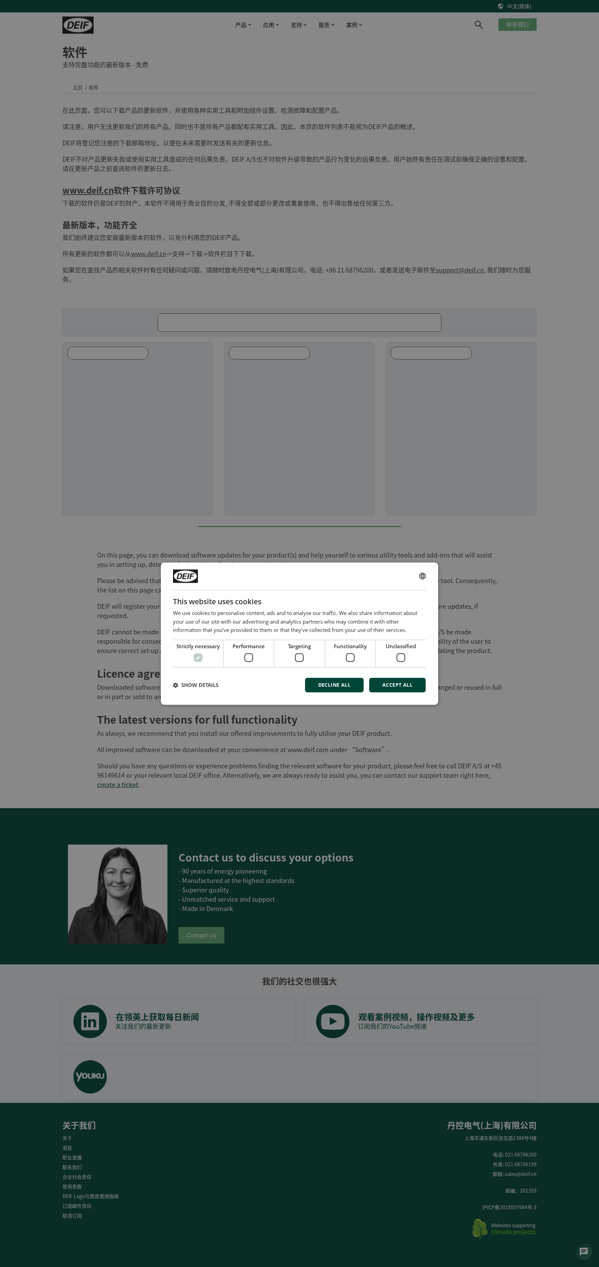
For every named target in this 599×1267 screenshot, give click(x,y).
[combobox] (422, 576)
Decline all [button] (334, 684)
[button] (195, 685)
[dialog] (299, 633)
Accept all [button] (397, 684)
